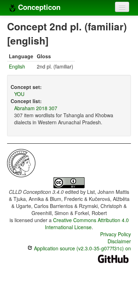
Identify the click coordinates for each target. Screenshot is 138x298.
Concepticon (38, 7)
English (17, 66)
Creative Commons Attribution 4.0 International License (87, 223)
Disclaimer (119, 241)
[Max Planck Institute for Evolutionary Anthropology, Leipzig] (21, 162)
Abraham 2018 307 (35, 108)
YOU (19, 93)
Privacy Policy (115, 234)
